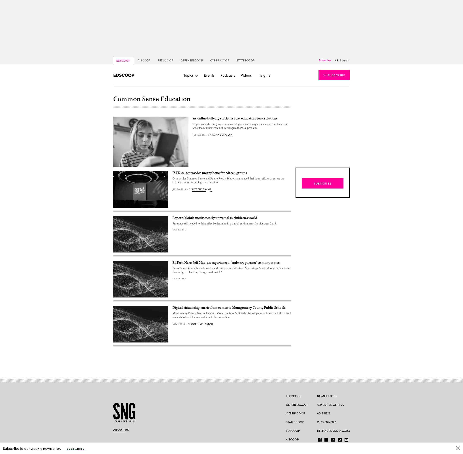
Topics (188, 75)
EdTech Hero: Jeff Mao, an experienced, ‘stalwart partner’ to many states (226, 262)
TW (326, 439)
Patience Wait (201, 189)
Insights (264, 75)
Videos (246, 75)
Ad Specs (323, 413)
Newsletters (326, 396)
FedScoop (165, 60)
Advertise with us (330, 404)
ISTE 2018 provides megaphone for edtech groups (210, 173)
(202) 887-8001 (326, 422)
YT (345, 439)
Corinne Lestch (202, 324)
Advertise (325, 60)
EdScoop (123, 60)
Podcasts (227, 75)
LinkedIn (333, 439)
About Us (121, 429)
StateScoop (246, 60)
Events (209, 75)
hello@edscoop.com (333, 430)
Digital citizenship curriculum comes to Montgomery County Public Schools (229, 307)
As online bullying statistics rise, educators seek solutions (235, 118)
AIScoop (144, 60)
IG (338, 439)
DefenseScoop (191, 60)
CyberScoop (219, 60)
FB (318, 439)
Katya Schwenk (222, 134)
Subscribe (336, 75)
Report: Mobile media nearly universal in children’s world (215, 218)
